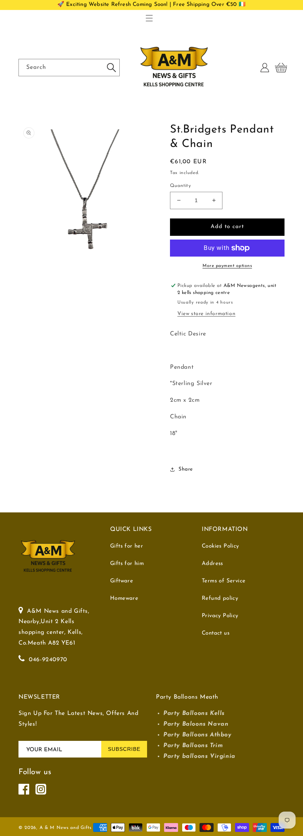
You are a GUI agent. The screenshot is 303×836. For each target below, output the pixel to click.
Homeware (124, 598)
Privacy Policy (220, 616)
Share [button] (185, 469)
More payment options (227, 266)
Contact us (215, 633)
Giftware (121, 581)
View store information (206, 314)
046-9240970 (48, 660)
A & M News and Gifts (66, 828)
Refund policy (220, 598)
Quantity (180, 185)
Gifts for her (126, 546)
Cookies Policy (220, 546)
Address (212, 563)
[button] (149, 18)
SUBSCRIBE (124, 749)
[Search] (111, 67)
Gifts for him (127, 563)
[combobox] (69, 67)
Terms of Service (223, 581)
